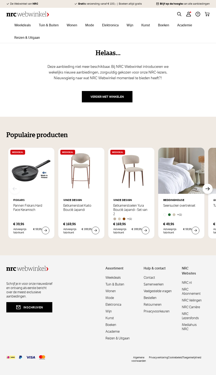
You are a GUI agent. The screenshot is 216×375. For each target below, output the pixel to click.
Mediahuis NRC (189, 327)
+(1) (129, 219)
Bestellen (150, 298)
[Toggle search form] (179, 14)
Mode (109, 298)
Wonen (110, 291)
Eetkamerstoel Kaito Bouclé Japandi (77, 208)
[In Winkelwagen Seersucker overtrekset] (195, 230)
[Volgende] (207, 189)
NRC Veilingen (192, 300)
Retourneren (153, 304)
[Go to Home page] (27, 14)
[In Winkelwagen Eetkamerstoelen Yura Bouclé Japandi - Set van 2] (145, 230)
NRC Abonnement (191, 291)
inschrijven (33, 307)
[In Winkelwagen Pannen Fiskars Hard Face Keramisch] (45, 230)
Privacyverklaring (158, 357)
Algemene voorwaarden (138, 359)
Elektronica (113, 304)
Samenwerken (154, 284)
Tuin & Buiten (114, 284)
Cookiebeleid (175, 357)
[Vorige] (15, 189)
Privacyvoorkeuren (157, 311)
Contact (149, 277)
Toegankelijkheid (191, 357)
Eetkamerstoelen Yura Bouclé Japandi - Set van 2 (130, 210)
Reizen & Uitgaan (117, 338)
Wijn (108, 311)
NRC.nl (187, 282)
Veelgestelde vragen (158, 291)
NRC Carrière (191, 307)
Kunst (109, 318)
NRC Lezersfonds (190, 316)
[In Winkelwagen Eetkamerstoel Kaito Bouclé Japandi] (95, 230)
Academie (112, 331)
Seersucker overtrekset (179, 206)
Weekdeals (113, 277)
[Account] (188, 14)
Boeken (110, 325)
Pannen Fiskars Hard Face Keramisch (27, 208)
